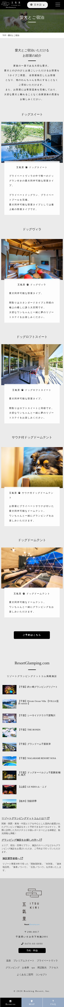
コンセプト (41, 974)
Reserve (11, 1004)
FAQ (53, 1004)
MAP (32, 1004)
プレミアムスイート (23, 961)
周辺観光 (42, 967)
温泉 (8, 961)
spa (33, 967)
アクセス (53, 967)
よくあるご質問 (25, 974)
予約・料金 (32, 950)
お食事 (25, 967)
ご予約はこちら (32, 635)
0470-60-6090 (33, 944)
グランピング (13, 967)
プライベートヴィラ (47, 961)
